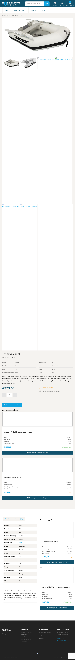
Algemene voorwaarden (66, 657)
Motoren (33, 10)
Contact (55, 4)
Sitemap (56, 657)
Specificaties (8, 519)
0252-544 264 (61, 638)
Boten (6, 10)
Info (43, 10)
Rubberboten (18, 358)
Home (4, 15)
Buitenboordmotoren (27, 632)
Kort (20, 543)
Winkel (8, 15)
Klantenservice (61, 640)
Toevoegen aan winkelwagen (14, 405)
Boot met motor (19, 10)
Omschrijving (19, 519)
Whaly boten (6, 634)
